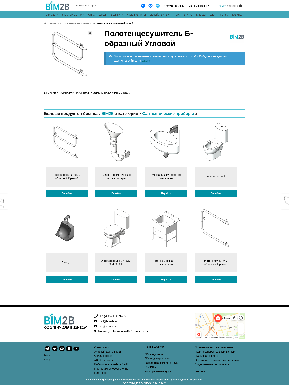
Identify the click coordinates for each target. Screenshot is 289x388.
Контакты (200, 371)
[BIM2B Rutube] (69, 351)
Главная (52, 23)
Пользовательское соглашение (214, 347)
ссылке (146, 60)
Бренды (201, 14)
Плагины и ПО (183, 14)
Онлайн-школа (97, 14)
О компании (101, 347)
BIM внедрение (153, 354)
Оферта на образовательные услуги (217, 360)
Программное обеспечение (111, 368)
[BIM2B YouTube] (76, 351)
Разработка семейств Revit (161, 362)
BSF (60, 23)
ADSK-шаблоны (136, 14)
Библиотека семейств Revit (111, 364)
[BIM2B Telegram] (157, 5)
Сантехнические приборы (76, 23)
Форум (224, 14)
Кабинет (237, 14)
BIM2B (108, 113)
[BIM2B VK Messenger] (150, 5)
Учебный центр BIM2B (108, 351)
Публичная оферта (206, 355)
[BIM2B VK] (143, 5)
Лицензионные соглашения (212, 364)
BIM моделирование (157, 358)
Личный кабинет (199, 5)
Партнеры (100, 372)
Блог (213, 14)
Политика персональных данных (215, 351)
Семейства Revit (160, 14)
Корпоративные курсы (158, 371)
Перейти (67, 193)
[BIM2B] (237, 36)
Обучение (150, 367)
